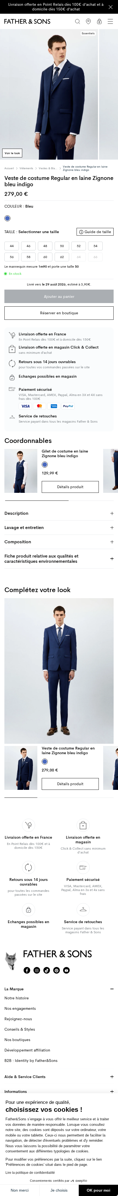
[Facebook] (27, 970)
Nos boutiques (17, 1039)
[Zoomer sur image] (49, 94)
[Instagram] (36, 970)
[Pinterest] (56, 970)
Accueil (9, 168)
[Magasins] (88, 21)
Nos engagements (20, 1008)
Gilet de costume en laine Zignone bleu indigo (65, 453)
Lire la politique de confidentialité (30, 1173)
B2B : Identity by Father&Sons (30, 1060)
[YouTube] (66, 970)
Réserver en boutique (59, 312)
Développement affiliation (27, 1050)
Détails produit (70, 486)
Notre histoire (16, 998)
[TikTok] (46, 970)
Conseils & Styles (19, 1029)
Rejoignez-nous (18, 1019)
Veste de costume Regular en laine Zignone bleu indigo (68, 750)
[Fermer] (110, 7)
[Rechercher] (77, 21)
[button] (110, 21)
